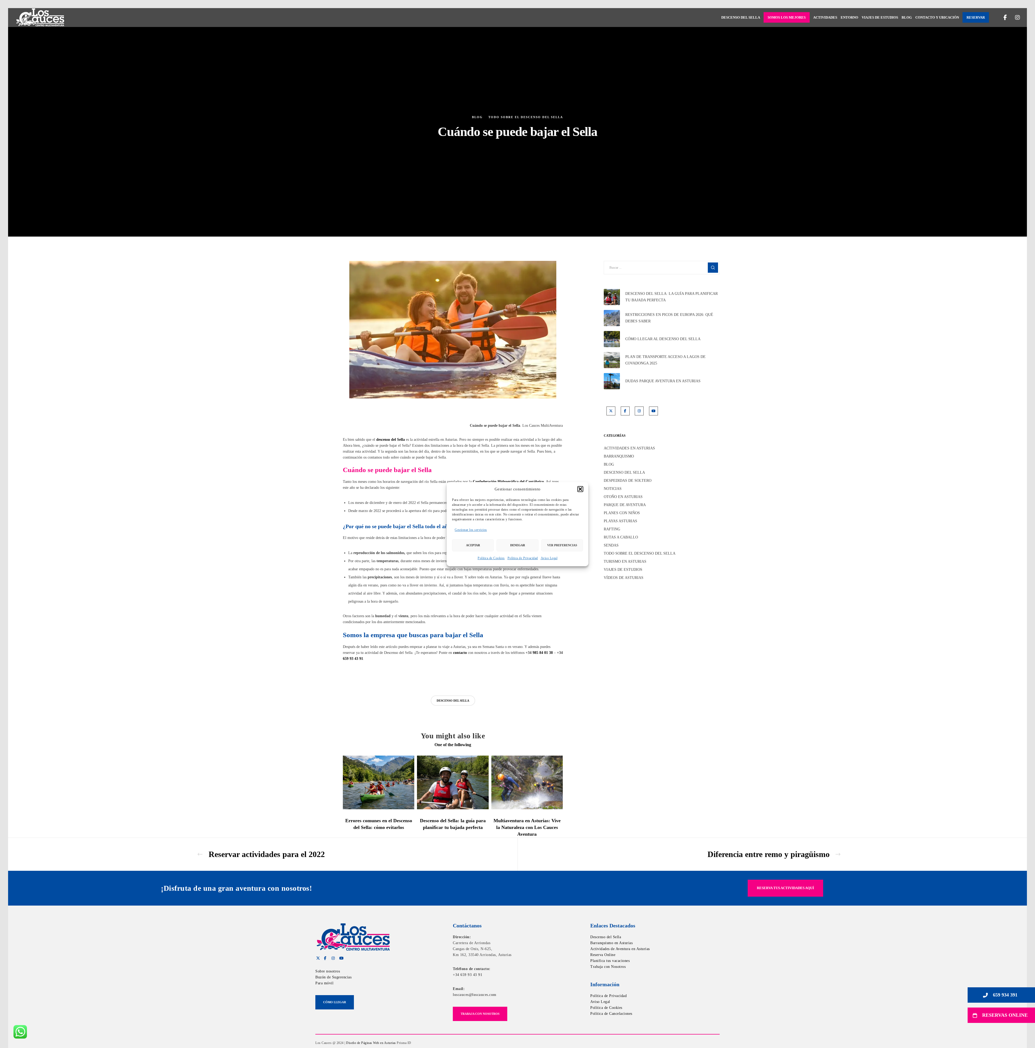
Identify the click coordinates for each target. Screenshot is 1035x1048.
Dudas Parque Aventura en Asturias (663, 381)
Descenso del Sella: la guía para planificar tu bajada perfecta (671, 297)
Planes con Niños (622, 513)
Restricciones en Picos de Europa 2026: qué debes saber (669, 318)
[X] (610, 411)
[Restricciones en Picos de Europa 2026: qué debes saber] (612, 318)
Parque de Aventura (625, 505)
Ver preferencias (562, 545)
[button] (580, 489)
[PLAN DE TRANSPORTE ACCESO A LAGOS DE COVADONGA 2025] (612, 360)
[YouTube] (653, 411)
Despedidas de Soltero (627, 481)
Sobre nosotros (327, 971)
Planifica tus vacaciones (610, 961)
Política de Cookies (491, 558)
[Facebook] (1002, 17)
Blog (477, 117)
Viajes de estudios (623, 570)
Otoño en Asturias (623, 497)
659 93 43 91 (353, 659)
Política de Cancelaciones (611, 1014)
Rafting (612, 529)
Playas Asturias (620, 521)
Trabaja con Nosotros (608, 967)
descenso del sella (453, 700)
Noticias (613, 489)
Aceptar (473, 545)
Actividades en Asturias (629, 448)
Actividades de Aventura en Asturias (620, 949)
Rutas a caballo (621, 537)
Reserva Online (602, 955)
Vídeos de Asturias (623, 578)
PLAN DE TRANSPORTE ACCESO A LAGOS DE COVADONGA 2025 (665, 360)
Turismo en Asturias (625, 561)
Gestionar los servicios (471, 530)
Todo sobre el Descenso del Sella (525, 117)
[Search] (713, 267)
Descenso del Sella (624, 472)
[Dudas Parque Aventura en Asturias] (612, 381)
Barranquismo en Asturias (611, 943)
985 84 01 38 (543, 653)
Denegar (517, 545)
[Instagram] (1014, 17)
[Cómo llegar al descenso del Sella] (612, 339)
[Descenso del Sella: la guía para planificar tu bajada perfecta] (612, 297)
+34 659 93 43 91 (467, 975)
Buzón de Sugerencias (333, 977)
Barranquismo (619, 456)
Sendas (611, 545)
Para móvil (324, 983)
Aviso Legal (549, 558)
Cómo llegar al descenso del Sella (663, 339)
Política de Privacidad (523, 558)
